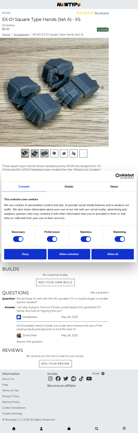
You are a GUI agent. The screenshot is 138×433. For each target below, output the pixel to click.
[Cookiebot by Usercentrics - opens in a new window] (118, 176)
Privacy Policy (11, 396)
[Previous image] (7, 87)
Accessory (8, 25)
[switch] (52, 239)
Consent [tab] (24, 186)
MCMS (6, 13)
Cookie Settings (12, 413)
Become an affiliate (61, 385)
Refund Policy (11, 402)
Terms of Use (10, 390)
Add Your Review (55, 363)
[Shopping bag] (69, 428)
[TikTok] (81, 379)
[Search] (96, 428)
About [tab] (114, 186)
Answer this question (30, 341)
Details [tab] (69, 186)
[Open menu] (124, 428)
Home (6, 34)
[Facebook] (58, 379)
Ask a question (99, 292)
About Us (8, 379)
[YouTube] (89, 379)
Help (5, 384)
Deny (25, 254)
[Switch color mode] (103, 373)
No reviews (102, 13)
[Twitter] (66, 379)
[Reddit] (73, 379)
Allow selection (69, 254)
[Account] (41, 428)
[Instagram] (50, 379)
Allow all (112, 254)
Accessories (21, 34)
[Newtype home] (69, 4)
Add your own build (55, 282)
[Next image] (101, 87)
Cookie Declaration (14, 407)
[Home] (13, 428)
